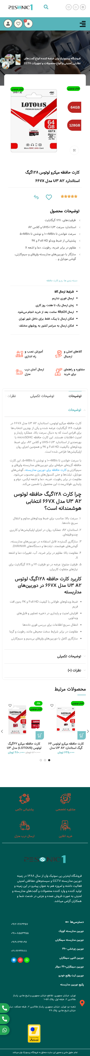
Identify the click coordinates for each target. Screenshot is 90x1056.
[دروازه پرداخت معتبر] (34, 1033)
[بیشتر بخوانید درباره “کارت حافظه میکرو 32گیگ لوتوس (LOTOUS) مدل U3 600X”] (40, 735)
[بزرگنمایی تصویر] (74, 150)
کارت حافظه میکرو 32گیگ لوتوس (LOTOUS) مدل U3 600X (24, 748)
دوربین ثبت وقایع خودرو (71, 975)
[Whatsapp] (27, 960)
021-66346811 (19, 951)
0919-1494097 (19, 942)
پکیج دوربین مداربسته (72, 984)
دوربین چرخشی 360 (73, 949)
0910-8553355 (20, 933)
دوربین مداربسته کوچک (71, 931)
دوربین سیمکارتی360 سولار (69, 966)
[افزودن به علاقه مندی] (51, 705)
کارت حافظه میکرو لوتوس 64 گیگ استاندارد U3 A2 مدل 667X (66, 748)
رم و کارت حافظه (54, 281)
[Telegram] (14, 960)
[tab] (75, 396)
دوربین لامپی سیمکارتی (71, 958)
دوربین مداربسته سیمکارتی (69, 940)
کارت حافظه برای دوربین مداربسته (46, 470)
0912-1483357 (19, 924)
